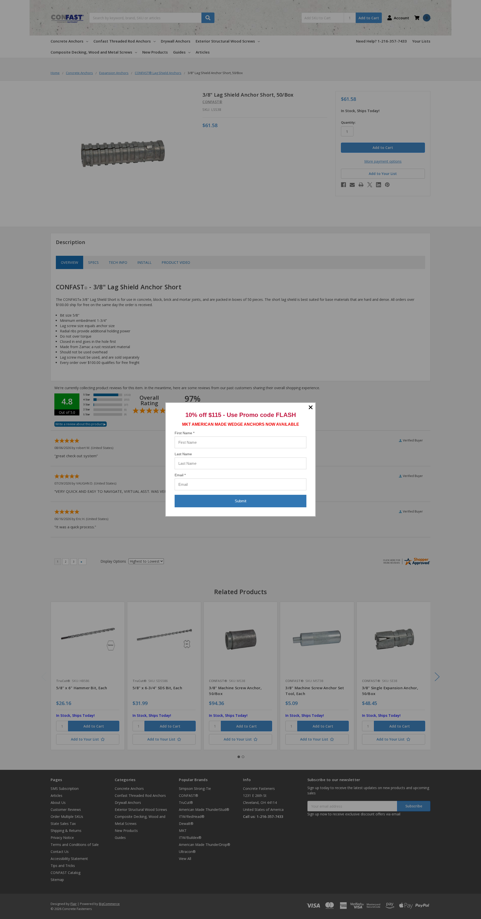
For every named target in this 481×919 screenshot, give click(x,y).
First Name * (184, 433)
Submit (240, 501)
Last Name (183, 454)
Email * (180, 475)
